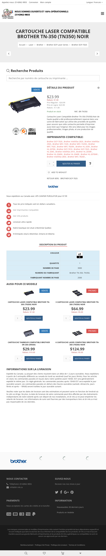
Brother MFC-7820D (76, 156)
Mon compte (45, 2)
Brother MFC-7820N (65, 146)
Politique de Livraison (59, 545)
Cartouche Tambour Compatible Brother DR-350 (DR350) (29, 343)
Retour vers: (62, 178)
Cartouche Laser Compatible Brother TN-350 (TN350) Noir (29, 303)
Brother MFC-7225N (78, 144)
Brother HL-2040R (71, 154)
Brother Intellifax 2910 (65, 151)
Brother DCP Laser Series (57, 45)
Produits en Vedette (65, 512)
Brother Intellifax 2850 (56, 156)
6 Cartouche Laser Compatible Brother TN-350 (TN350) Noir (77, 343)
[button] (98, 87)
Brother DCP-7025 (79, 45)
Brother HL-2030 (83, 146)
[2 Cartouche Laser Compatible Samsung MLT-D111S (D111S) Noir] (7, 549)
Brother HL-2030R (84, 151)
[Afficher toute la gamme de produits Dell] (64, 456)
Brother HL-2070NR (89, 154)
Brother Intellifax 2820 (73, 141)
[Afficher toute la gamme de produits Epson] (88, 456)
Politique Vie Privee (42, 545)
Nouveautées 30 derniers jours (70, 507)
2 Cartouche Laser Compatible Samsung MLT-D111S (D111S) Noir (27, 549)
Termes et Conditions (77, 545)
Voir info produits (20, 216)
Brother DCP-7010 (64, 149)
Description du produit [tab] (53, 244)
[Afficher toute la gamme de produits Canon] (41, 456)
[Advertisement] (53, 424)
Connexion (33, 2)
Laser (31, 45)
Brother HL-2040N (54, 154)
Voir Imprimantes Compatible (26, 210)
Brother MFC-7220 (60, 144)
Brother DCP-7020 (54, 141)
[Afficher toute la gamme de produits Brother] (18, 461)
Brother (40, 45)
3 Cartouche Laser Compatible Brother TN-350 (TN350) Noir (77, 303)
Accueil (22, 45)
